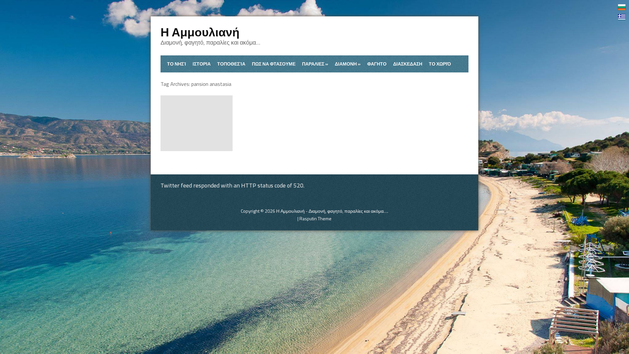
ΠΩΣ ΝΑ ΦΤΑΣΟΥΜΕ (273, 63)
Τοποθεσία (231, 63)
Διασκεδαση (407, 63)
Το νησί (176, 63)
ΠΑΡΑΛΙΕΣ (315, 63)
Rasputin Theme (315, 218)
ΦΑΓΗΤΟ (377, 63)
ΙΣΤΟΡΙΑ (202, 63)
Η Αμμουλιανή (200, 32)
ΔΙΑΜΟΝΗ (348, 63)
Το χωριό (440, 63)
